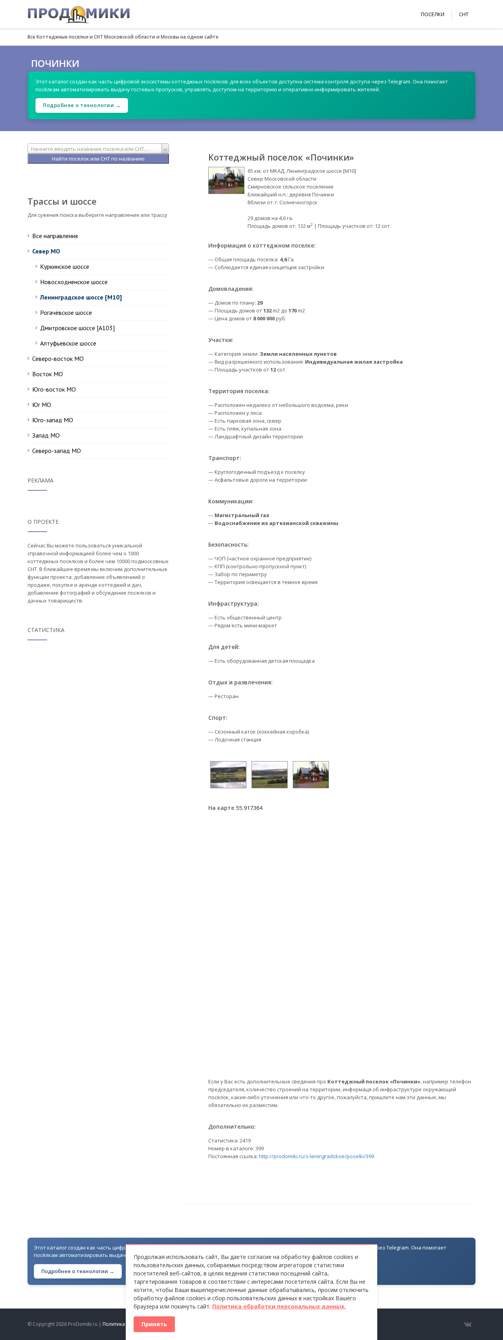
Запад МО (46, 435)
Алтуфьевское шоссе (68, 343)
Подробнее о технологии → (82, 105)
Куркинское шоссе (64, 266)
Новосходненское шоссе (74, 282)
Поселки (432, 14)
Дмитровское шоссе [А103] (77, 328)
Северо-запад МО (56, 451)
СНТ (463, 14)
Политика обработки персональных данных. (279, 1306)
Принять (154, 1324)
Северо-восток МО (58, 358)
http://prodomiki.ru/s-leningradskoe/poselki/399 (316, 1156)
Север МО (46, 251)
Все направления (55, 236)
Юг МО (41, 404)
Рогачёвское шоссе (66, 312)
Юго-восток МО (54, 389)
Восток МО (47, 374)
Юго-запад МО (52, 420)
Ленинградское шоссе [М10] (81, 297)
